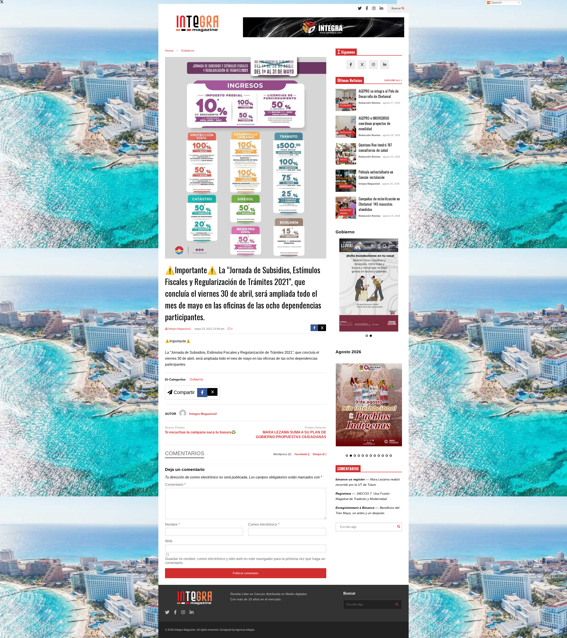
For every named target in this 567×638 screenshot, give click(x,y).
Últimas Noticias (349, 80)
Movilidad (345, 132)
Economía (345, 105)
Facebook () (302, 454)
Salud (343, 159)
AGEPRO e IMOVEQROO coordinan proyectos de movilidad (374, 123)
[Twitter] (360, 8)
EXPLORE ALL (392, 80)
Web (168, 541)
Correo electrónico (263, 524)
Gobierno (196, 379)
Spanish (496, 2)
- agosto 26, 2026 (390, 135)
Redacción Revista (369, 102)
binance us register (350, 479)
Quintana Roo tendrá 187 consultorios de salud (375, 147)
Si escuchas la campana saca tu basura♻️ (200, 432)
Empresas (345, 186)
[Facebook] (367, 8)
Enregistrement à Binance (355, 507)
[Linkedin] (381, 8)
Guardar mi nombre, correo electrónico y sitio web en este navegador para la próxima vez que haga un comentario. (245, 561)
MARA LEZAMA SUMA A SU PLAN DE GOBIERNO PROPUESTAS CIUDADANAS (291, 434)
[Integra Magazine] (197, 25)
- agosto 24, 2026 (390, 216)
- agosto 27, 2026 (390, 102)
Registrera (343, 493)
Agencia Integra (244, 629)
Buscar (397, 8)
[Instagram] (374, 8)
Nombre (172, 524)
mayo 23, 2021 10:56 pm (209, 328)
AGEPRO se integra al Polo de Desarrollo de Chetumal (378, 93)
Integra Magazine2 (179, 328)
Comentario (175, 484)
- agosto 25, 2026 (390, 156)
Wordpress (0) (282, 454)
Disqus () (319, 454)
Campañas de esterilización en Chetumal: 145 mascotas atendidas (379, 204)
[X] (362, 64)
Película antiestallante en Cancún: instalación (376, 174)
